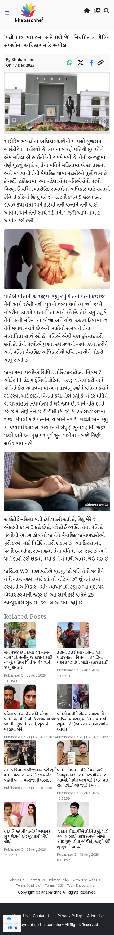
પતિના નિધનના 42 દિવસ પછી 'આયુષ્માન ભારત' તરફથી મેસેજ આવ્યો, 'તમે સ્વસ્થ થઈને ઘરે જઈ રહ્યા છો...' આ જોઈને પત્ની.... (82, 778)
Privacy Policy (59, 880)
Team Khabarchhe (80, 886)
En (15, 919)
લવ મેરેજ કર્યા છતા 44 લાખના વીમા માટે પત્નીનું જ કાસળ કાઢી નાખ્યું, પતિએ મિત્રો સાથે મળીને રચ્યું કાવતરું (28, 660)
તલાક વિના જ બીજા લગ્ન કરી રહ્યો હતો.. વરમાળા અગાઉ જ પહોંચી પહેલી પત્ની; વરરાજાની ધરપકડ (30, 775)
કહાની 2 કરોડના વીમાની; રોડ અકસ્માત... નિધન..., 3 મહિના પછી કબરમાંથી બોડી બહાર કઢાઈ (82, 658)
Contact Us (36, 880)
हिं (15, 928)
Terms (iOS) (54, 886)
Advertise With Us (86, 880)
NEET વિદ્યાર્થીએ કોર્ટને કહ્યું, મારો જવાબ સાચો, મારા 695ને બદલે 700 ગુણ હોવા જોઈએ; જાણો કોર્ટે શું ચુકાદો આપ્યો (83, 839)
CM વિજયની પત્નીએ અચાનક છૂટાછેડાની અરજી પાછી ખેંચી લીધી (27, 837)
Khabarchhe (23, 60)
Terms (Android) (28, 886)
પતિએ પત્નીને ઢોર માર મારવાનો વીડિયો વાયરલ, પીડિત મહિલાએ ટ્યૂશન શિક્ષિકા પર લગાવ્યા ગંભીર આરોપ (82, 722)
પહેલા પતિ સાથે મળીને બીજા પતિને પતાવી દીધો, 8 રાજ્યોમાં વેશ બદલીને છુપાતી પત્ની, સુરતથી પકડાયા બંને (30, 722)
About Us (17, 880)
